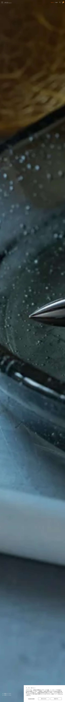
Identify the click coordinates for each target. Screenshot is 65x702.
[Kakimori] (8, 2)
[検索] (60, 2)
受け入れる (43, 698)
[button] (63, 2)
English (56, 2)
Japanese (52, 2)
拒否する (56, 698)
